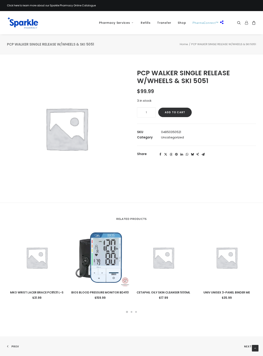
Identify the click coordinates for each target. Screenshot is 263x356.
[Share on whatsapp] (187, 154)
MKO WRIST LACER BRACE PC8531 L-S (36, 292)
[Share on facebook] (160, 154)
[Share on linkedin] (181, 154)
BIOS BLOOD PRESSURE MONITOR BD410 (100, 292)
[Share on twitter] (165, 154)
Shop (182, 23)
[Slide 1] (127, 312)
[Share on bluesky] (192, 154)
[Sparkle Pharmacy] (22, 23)
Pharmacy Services (114, 23)
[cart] (253, 22)
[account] (246, 22)
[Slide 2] (131, 312)
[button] (240, 22)
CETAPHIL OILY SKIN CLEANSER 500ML (163, 292)
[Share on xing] (197, 154)
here (16, 5)
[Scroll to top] (255, 348)
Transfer (164, 23)
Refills (146, 23)
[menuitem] (114, 22)
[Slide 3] (136, 312)
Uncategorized (172, 137)
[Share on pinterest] (176, 154)
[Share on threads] (170, 154)
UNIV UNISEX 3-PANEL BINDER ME (226, 292)
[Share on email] (203, 154)
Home (184, 44)
